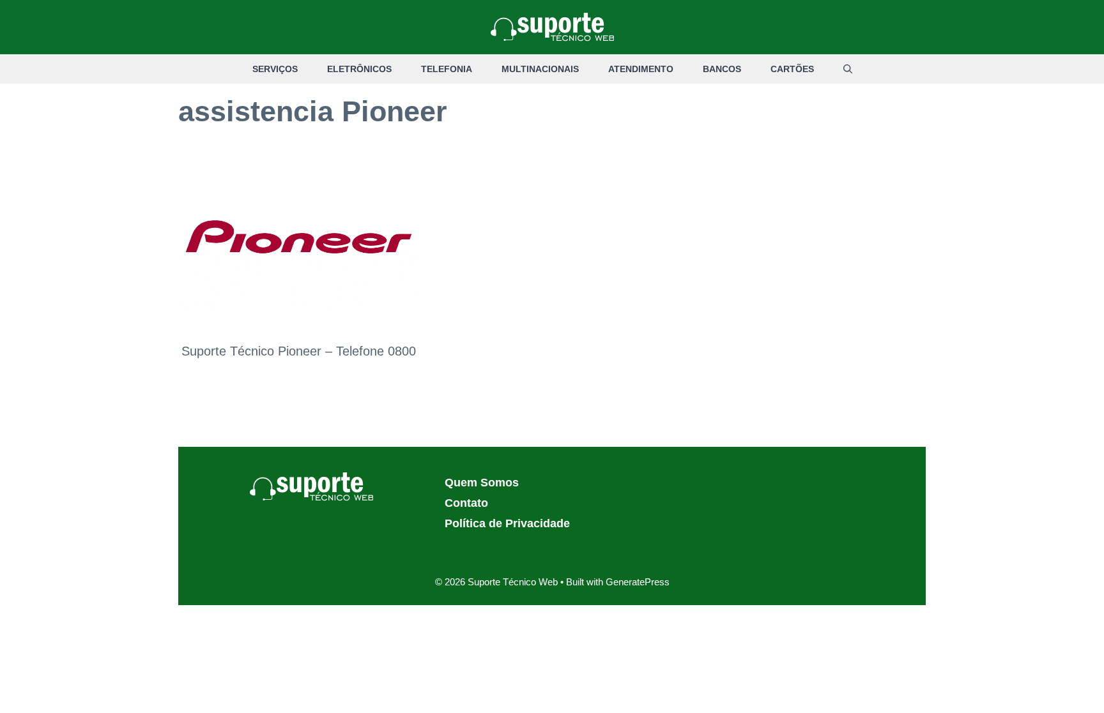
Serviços (275, 69)
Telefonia (446, 69)
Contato (466, 503)
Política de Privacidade (507, 523)
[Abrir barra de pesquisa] (848, 69)
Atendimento (640, 69)
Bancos (722, 69)
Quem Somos (482, 482)
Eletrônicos (359, 69)
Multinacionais (540, 69)
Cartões (792, 69)
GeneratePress (638, 581)
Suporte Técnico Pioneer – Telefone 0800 (298, 351)
